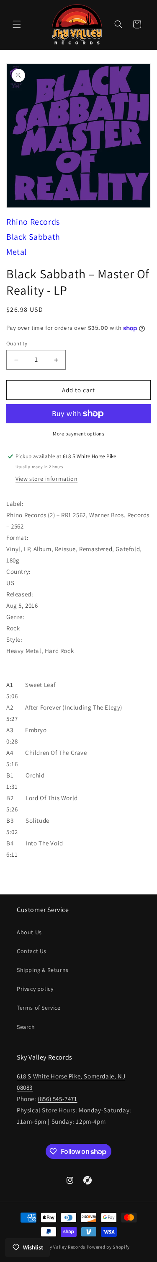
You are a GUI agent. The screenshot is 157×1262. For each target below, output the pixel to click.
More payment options (78, 433)
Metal (16, 251)
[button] (17, 24)
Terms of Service (39, 1007)
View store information (46, 478)
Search (26, 1027)
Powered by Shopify (108, 1247)
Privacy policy (35, 988)
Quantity (16, 343)
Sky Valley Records (64, 1247)
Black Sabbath (33, 236)
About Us (29, 932)
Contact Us (31, 951)
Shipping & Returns (43, 970)
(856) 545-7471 (57, 1099)
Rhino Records (33, 221)
